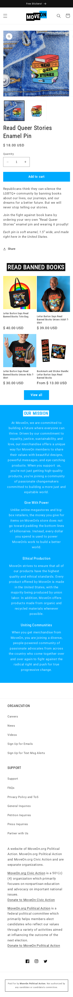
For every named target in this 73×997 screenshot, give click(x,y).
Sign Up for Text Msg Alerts (26, 753)
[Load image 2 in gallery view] (36, 111)
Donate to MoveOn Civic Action (31, 900)
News (11, 725)
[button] (5, 15)
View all (36, 395)
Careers (12, 716)
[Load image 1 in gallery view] (14, 111)
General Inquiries (19, 806)
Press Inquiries (17, 824)
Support (12, 778)
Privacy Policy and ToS (23, 797)
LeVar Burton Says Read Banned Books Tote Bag (16, 315)
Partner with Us (17, 833)
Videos (12, 735)
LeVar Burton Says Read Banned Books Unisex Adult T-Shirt (53, 319)
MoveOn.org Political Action (28, 908)
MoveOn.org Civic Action (26, 873)
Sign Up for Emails (20, 744)
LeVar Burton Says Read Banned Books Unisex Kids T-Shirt (18, 374)
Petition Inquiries (19, 815)
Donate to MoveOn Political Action (33, 945)
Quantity (8, 153)
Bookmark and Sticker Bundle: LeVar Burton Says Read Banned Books (53, 374)
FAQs (11, 788)
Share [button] (12, 249)
